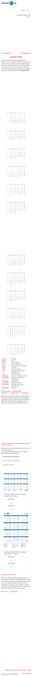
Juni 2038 (16, 200)
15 (24, 278)
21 (15, 262)
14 (10, 208)
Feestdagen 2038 (16, 391)
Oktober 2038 (16, 306)
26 (10, 176)
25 (24, 174)
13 (24, 206)
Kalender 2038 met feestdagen (11, 456)
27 (10, 300)
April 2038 (16, 164)
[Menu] (28, 10)
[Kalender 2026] (9, 3)
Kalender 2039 (26, 53)
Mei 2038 (16, 182)
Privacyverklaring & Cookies (18, 670)
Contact (29, 670)
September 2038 (16, 288)
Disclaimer (8, 670)
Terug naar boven (26, 673)
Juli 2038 (16, 253)
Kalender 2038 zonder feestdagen (11, 460)
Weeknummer (25, 393)
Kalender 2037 (7, 53)
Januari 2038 (16, 111)
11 (24, 259)
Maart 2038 (17, 146)
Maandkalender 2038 (8, 465)
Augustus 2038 (17, 271)
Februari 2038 (16, 128)
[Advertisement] (16, 35)
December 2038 (17, 342)
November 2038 (17, 324)
